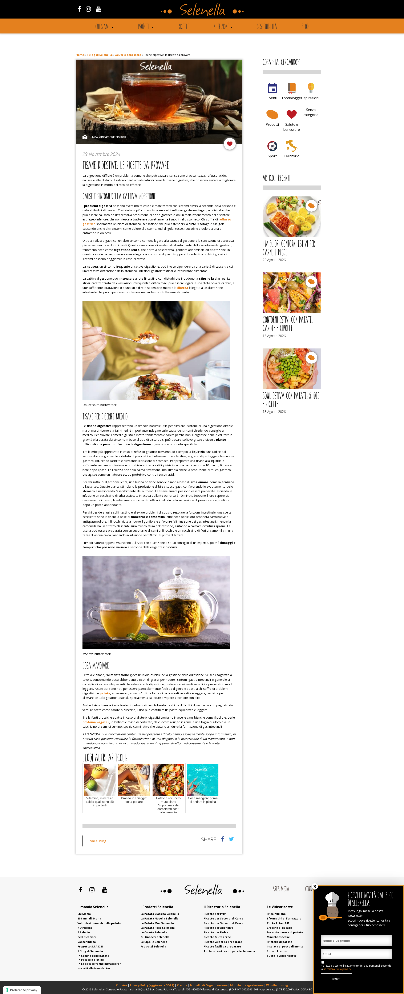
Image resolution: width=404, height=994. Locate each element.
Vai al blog (98, 841)
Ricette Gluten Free (217, 937)
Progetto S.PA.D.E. (90, 946)
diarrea (182, 288)
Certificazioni (86, 937)
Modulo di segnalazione (247, 985)
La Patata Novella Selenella (159, 918)
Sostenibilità (267, 27)
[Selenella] (202, 9)
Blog (305, 27)
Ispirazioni (311, 98)
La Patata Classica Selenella (160, 914)
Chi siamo (102, 27)
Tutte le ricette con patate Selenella (229, 951)
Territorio (291, 156)
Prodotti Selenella (153, 946)
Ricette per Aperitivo (218, 928)
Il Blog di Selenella (99, 55)
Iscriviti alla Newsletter (93, 968)
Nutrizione (221, 27)
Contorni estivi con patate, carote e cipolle (288, 325)
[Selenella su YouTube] (98, 9)
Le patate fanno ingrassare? (101, 964)
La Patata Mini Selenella (157, 923)
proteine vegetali (95, 722)
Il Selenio (83, 932)
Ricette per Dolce (216, 932)
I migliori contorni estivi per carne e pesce (289, 249)
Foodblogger (292, 98)
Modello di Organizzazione (209, 985)
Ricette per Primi (215, 914)
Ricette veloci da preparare (223, 942)
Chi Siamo (84, 914)
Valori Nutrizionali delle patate (99, 923)
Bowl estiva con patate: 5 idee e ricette (291, 401)
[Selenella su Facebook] (79, 9)
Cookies (121, 985)
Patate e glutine (92, 960)
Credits (182, 985)
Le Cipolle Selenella (154, 942)
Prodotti (144, 27)
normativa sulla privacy (337, 969)
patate (105, 693)
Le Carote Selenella (154, 932)
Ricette (183, 27)
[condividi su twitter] (231, 839)
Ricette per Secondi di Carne (223, 918)
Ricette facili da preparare (222, 946)
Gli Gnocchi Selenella (155, 937)
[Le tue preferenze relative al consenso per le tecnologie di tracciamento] (22, 990)
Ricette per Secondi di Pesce (223, 923)
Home (80, 55)
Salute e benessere (127, 55)
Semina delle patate (95, 956)
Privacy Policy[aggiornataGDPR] (152, 985)
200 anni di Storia (89, 918)
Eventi (272, 98)
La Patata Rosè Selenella (158, 928)
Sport (272, 156)
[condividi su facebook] (222, 839)
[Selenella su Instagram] (88, 9)
